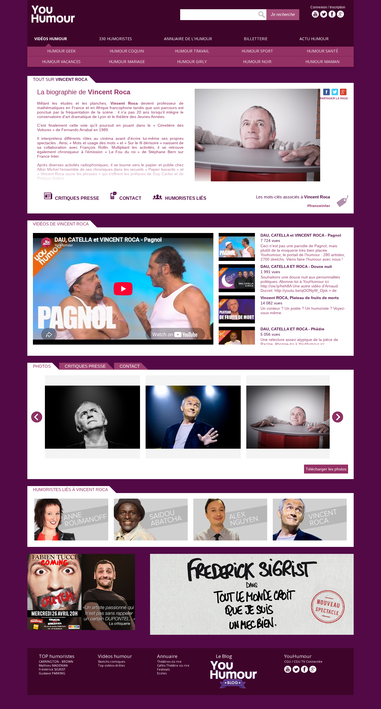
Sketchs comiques (111, 661)
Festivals (163, 669)
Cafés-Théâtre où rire (173, 665)
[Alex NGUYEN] (230, 539)
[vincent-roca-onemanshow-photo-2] (193, 416)
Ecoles (162, 673)
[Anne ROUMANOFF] (71, 539)
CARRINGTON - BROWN (56, 661)
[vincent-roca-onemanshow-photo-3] (293, 416)
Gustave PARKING (52, 673)
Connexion (319, 7)
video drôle (53, 14)
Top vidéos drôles (111, 665)
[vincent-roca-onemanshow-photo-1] (92, 416)
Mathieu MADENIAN (53, 665)
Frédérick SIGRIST (52, 669)
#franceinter (318, 205)
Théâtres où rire (169, 661)
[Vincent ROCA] (310, 539)
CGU (287, 661)
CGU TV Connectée (308, 661)
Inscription (337, 7)
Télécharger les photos (326, 469)
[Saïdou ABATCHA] (151, 539)
